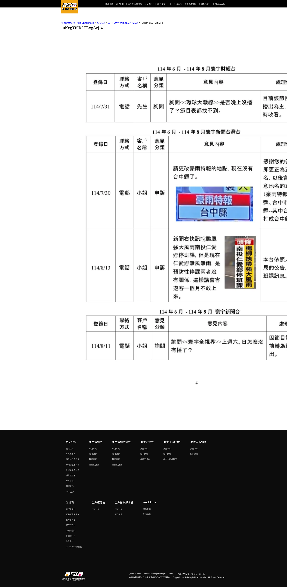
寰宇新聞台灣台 (135, 4)
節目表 (70, 502)
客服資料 (70, 486)
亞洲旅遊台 (177, 4)
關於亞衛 (109, 4)
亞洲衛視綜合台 (205, 4)
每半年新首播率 (170, 459)
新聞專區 (93, 459)
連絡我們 (70, 448)
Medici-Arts (220, 4)
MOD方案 (70, 492)
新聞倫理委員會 (72, 465)
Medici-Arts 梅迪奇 (74, 547)
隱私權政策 (70, 475)
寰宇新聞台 (121, 4)
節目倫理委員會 (72, 459)
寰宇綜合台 (70, 525)
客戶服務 (70, 481)
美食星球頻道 (190, 4)
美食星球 (70, 541)
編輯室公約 (94, 465)
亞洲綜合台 (70, 536)
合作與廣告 (70, 454)
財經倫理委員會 (72, 470)
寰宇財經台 (149, 4)
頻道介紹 (93, 448)
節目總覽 (93, 454)
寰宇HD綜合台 (163, 4)
